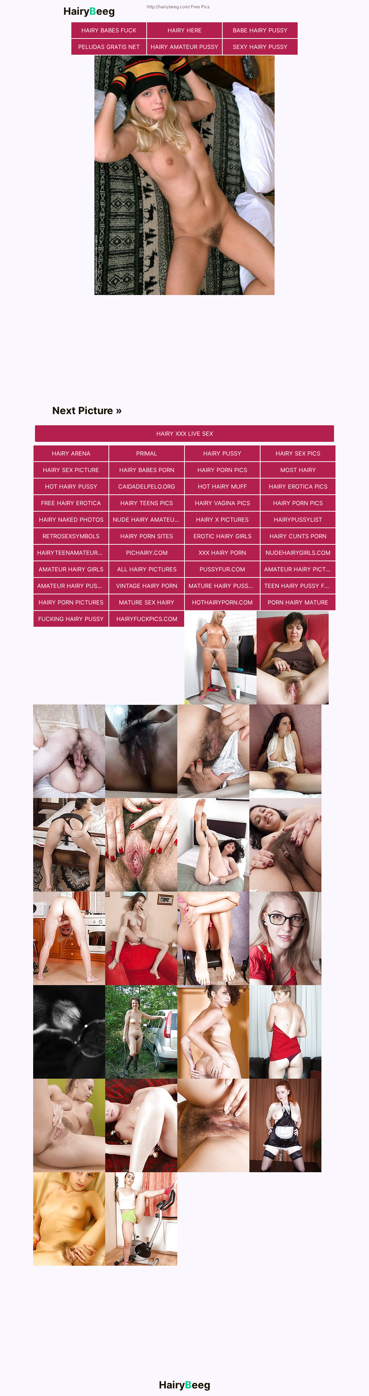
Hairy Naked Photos (71, 519)
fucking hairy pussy (71, 618)
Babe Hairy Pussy (260, 30)
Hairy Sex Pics (298, 453)
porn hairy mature (298, 602)
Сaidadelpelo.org (146, 486)
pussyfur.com (222, 569)
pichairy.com (147, 552)
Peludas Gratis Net (109, 46)
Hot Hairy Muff (222, 486)
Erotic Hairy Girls (223, 536)
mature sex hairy (146, 602)
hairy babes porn (146, 469)
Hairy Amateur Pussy (184, 46)
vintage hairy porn (146, 585)
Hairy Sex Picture (71, 469)
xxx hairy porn (222, 552)
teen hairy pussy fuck (299, 585)
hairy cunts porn (298, 536)
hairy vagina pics (222, 503)
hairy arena (71, 453)
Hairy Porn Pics (222, 469)
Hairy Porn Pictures (71, 602)
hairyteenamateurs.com (72, 552)
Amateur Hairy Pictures (299, 569)
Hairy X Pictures (222, 519)
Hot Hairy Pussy (71, 486)
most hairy (298, 469)
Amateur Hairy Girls (71, 569)
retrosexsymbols (71, 536)
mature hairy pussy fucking (224, 585)
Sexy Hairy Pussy (260, 46)
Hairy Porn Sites (146, 536)
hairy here (185, 30)
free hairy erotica (71, 503)
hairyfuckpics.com (146, 618)
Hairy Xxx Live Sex (184, 433)
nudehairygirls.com (298, 552)
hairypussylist (298, 519)
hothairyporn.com (222, 602)
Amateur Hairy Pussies (72, 585)
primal (146, 453)
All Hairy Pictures (147, 569)
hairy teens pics (146, 503)
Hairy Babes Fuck (108, 30)
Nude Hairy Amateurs (147, 519)
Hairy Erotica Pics (298, 486)
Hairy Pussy (222, 453)
